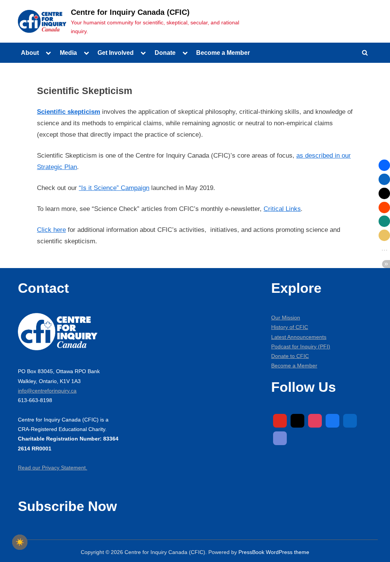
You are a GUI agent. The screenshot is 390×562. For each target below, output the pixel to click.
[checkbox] (19, 542)
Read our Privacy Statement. (52, 468)
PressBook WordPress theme (273, 552)
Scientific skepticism (68, 111)
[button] (384, 165)
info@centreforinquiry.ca (47, 391)
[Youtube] (280, 420)
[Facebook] (332, 420)
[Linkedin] (350, 420)
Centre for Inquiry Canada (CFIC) (130, 12)
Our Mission (285, 318)
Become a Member (223, 52)
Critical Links (282, 208)
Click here (51, 229)
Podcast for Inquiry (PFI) (300, 346)
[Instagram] (315, 420)
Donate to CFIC (290, 356)
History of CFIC (289, 327)
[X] (297, 420)
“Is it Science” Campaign (114, 188)
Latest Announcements (298, 337)
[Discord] (280, 438)
